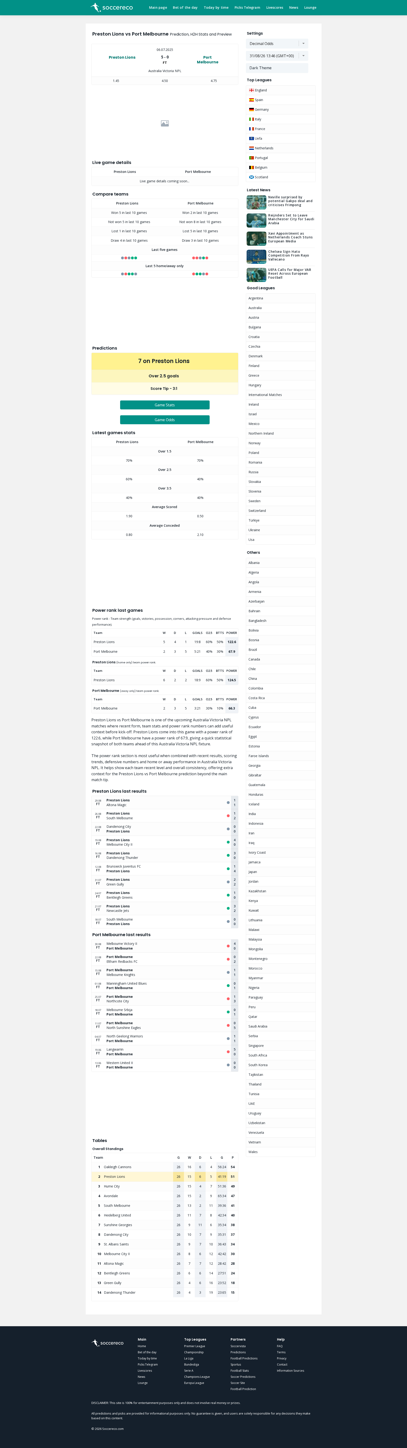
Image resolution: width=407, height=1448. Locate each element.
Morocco (255, 968)
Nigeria (253, 987)
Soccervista (238, 1346)
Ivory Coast (257, 852)
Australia (255, 308)
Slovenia (254, 491)
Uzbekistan (256, 1123)
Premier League (194, 1346)
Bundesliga (191, 1364)
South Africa (257, 1055)
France (259, 128)
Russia (253, 472)
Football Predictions (244, 1358)
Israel (252, 414)
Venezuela (256, 1132)
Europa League (194, 1383)
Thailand (254, 1084)
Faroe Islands (258, 756)
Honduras (255, 794)
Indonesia (255, 823)
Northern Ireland (261, 433)
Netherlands (263, 148)
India (252, 814)
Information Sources (290, 1371)
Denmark (255, 356)
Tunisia (253, 1094)
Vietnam (254, 1142)
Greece (253, 375)
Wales (253, 1152)
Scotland (261, 177)
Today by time (216, 7)
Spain (258, 100)
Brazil (252, 649)
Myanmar (255, 978)
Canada (254, 659)
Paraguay (255, 997)
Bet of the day (185, 7)
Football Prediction (243, 1389)
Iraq (251, 842)
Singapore (256, 1045)
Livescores (274, 7)
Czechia (254, 346)
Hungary (254, 385)
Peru (252, 1007)
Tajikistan (255, 1074)
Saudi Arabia (257, 1026)
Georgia (254, 765)
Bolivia (253, 630)
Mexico (254, 423)
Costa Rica (256, 698)
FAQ (280, 1346)
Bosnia (253, 640)
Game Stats (165, 405)
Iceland (253, 804)
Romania (255, 462)
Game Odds (165, 419)
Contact (282, 1364)
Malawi (253, 929)
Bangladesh (257, 620)
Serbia (253, 1036)
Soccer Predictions (243, 1377)
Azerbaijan (256, 601)
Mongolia (255, 949)
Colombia (255, 688)
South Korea (258, 1065)
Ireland (253, 404)
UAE (251, 1103)
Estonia (254, 746)
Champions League (197, 1377)
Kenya (253, 900)
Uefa (258, 138)
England (260, 90)
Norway (254, 443)
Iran (251, 833)
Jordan (253, 881)
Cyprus (253, 717)
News (293, 7)
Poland (253, 452)
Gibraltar (254, 775)
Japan (252, 871)
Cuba (252, 707)
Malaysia (255, 939)
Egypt (252, 736)
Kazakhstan (257, 891)
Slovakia (254, 481)
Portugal (261, 157)
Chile (252, 669)
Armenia (254, 591)
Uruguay (254, 1113)
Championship (194, 1352)
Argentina (255, 298)
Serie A (188, 1371)
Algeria (253, 572)
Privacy (281, 1358)
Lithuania (255, 920)
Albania (254, 562)
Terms (281, 1352)
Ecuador (254, 727)
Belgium (260, 167)
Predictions (238, 1352)
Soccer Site (238, 1383)
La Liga (188, 1358)
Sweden (254, 501)
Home (142, 1346)
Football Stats (240, 1371)
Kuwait (253, 910)
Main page (158, 7)
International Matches (265, 394)
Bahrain (254, 611)
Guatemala (256, 785)
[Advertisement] (165, 123)
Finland (253, 365)
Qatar (252, 1016)
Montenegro (258, 958)
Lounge (310, 7)
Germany (261, 109)
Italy (257, 119)
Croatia (254, 336)
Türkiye (254, 520)
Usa (251, 539)
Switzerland (257, 510)
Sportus (236, 1364)
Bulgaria (254, 327)
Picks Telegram (247, 7)
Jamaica (254, 862)
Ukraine (254, 530)
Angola (253, 582)
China (252, 678)
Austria (253, 317)
